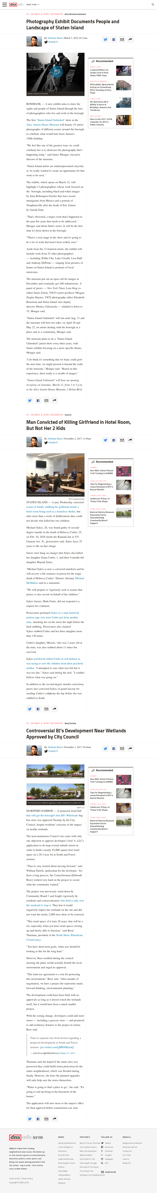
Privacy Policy (27, 1178)
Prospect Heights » (99, 81)
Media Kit (126, 1163)
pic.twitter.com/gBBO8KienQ (57, 1047)
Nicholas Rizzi (55, 37)
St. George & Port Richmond (44, 14)
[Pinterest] (102, 1151)
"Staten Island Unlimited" (50, 120)
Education (62, 1151)
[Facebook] (102, 1147)
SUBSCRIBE (110, 1172)
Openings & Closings (88, 1163)
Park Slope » (96, 67)
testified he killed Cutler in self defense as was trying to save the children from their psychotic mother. (54, 663)
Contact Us (127, 1151)
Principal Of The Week (89, 1167)
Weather (61, 1182)
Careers (126, 1159)
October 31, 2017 (67, 1053)
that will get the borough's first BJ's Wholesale (52, 815)
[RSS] (102, 1163)
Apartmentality (86, 1155)
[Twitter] (102, 1143)
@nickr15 (53, 41)
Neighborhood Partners (132, 1143)
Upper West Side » (98, 509)
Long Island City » (99, 481)
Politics (61, 1167)
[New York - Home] (16, 4)
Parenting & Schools (66, 1163)
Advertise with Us (130, 1147)
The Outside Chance (88, 1147)
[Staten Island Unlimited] (55, 72)
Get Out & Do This (87, 1159)
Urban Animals (64, 1178)
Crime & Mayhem (65, 1147)
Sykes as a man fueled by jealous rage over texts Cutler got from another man (52, 617)
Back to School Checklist (90, 1143)
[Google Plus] (102, 1155)
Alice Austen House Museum (42, 124)
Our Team (127, 1155)
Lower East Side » (98, 495)
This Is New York (86, 1171)
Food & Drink (63, 1155)
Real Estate (70, 723)
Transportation (64, 1175)
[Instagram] (102, 1159)
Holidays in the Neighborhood (92, 1175)
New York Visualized (88, 1151)
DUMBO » (94, 467)
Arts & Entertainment (75, 14)
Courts (68, 415)
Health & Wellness (65, 1159)
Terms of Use (14, 1178)
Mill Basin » (96, 116)
